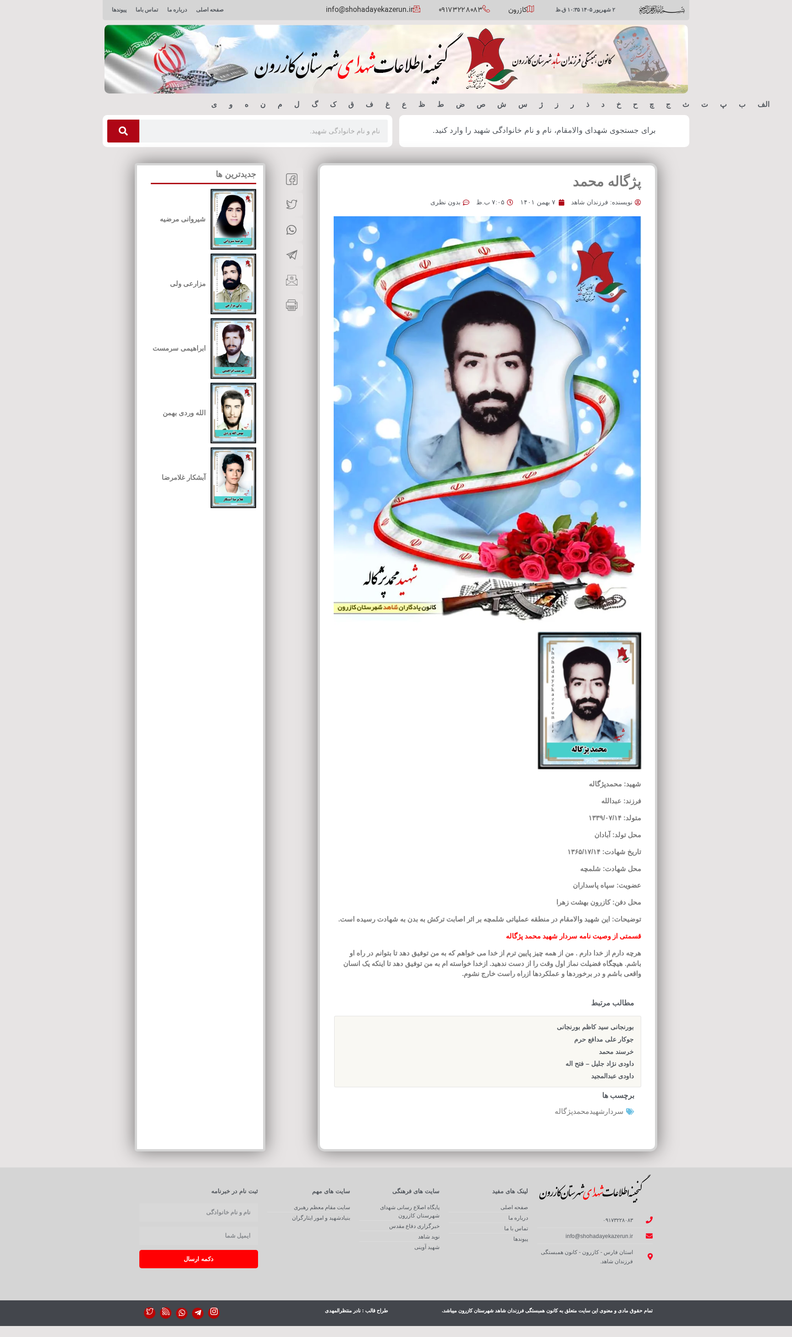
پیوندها (119, 9)
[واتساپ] (181, 1313)
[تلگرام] (198, 1313)
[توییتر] (149, 1313)
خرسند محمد (616, 1051)
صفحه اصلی (210, 9)
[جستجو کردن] (123, 131)
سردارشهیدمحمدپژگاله (589, 1111)
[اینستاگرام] (214, 1313)
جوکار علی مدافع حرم (604, 1039)
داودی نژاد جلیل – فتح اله (600, 1063)
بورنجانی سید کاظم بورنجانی (595, 1026)
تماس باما (147, 9)
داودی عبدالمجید (612, 1075)
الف (764, 104)
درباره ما (177, 9)
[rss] (165, 1313)
